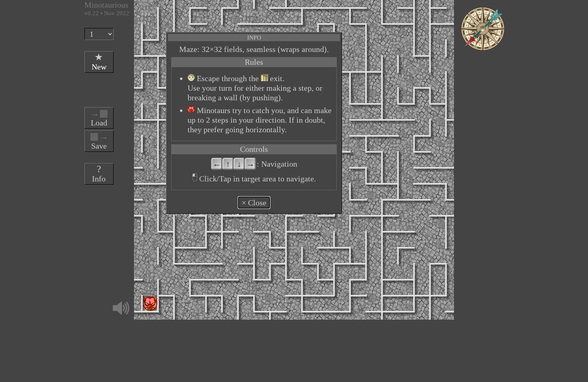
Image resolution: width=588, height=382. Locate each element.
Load (99, 117)
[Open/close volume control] (121, 308)
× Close (254, 202)
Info (99, 173)
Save (99, 140)
